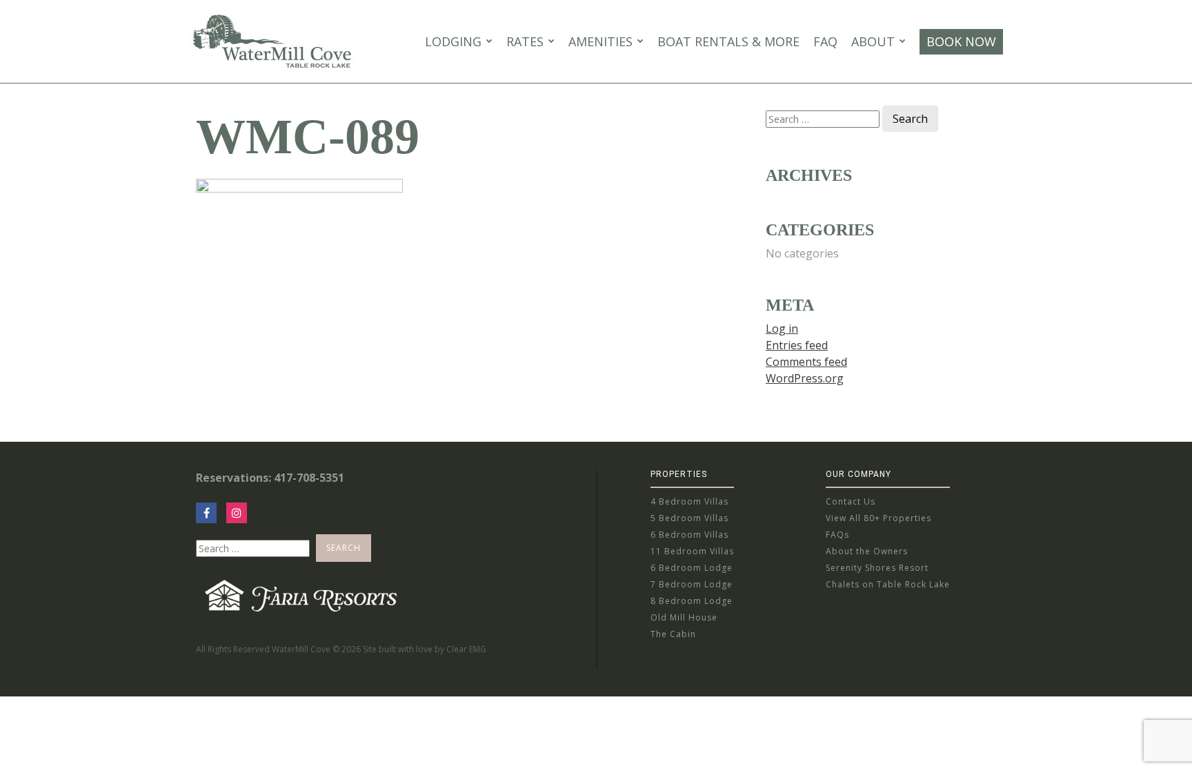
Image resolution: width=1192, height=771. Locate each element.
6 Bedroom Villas (689, 534)
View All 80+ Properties (878, 518)
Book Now (961, 41)
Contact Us (850, 501)
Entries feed (797, 345)
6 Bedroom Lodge (691, 568)
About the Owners (867, 551)
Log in (782, 328)
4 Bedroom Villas (689, 501)
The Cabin (673, 634)
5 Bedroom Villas (689, 518)
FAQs (837, 534)
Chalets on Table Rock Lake (888, 584)
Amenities (600, 41)
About (873, 41)
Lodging (453, 41)
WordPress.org (805, 378)
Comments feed (806, 361)
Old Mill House (683, 617)
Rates (525, 41)
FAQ (825, 41)
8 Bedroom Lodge (691, 601)
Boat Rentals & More (728, 41)
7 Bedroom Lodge (691, 584)
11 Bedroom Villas (692, 551)
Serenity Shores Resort (877, 568)
